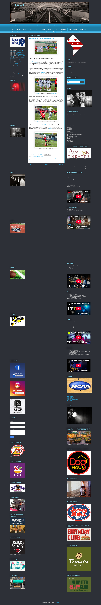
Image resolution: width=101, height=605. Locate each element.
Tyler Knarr (43, 72)
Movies (13, 31)
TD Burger (18, 73)
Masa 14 (17, 53)
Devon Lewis (35, 124)
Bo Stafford (37, 93)
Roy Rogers (19, 59)
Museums (19, 31)
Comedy (30, 29)
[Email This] (45, 155)
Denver (50, 128)
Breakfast (18, 29)
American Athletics (70, 396)
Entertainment (50, 29)
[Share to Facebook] (48, 155)
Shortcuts (51, 25)
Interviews (75, 29)
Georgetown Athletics (36, 156)
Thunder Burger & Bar (20, 54)
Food (57, 29)
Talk (58, 31)
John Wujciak (39, 121)
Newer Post (31, 164)
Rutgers (35, 62)
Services (41, 31)
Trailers (79, 31)
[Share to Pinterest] (50, 155)
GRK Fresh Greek (18, 63)
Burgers (24, 29)
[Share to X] (47, 155)
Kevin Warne (36, 66)
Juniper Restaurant (20, 52)
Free (70, 29)
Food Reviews (63, 29)
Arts (12, 29)
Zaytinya (17, 72)
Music (25, 31)
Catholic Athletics (70, 397)
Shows (47, 31)
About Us (19, 25)
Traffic (80, 25)
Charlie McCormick (53, 93)
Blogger (57, 602)
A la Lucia (18, 64)
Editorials (43, 29)
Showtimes (58, 25)
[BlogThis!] (46, 155)
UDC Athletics (69, 400)
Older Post (60, 164)
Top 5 (75, 25)
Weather (86, 25)
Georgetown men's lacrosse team (37, 61)
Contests (36, 29)
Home (13, 25)
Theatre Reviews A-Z (67, 25)
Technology (63, 31)
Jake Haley (60, 126)
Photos (30, 31)
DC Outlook (17, 5)
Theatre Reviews (72, 31)
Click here (31, 151)
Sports (53, 31)
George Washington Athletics (72, 399)
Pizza (36, 31)
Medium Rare (20, 60)
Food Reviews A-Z (27, 25)
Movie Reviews (83, 29)
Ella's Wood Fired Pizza (20, 68)
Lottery (34, 25)
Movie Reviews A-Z (43, 25)
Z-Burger (19, 67)
